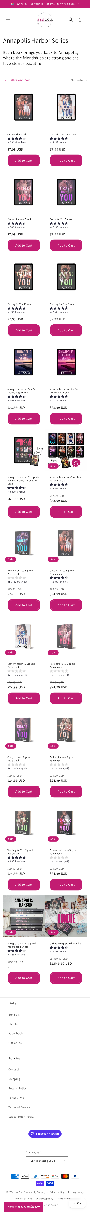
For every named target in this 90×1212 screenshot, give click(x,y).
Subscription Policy (21, 1117)
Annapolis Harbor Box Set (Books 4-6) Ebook (64, 391)
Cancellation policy (47, 1204)
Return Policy (17, 1088)
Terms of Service (19, 1107)
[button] (8, 19)
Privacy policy (76, 1192)
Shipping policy (44, 1198)
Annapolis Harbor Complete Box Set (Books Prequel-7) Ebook (23, 480)
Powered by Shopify (35, 1192)
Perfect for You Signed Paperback (62, 665)
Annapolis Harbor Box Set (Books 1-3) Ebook (21, 391)
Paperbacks (16, 1033)
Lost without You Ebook (63, 134)
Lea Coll (19, 1192)
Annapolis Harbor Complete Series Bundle (66, 479)
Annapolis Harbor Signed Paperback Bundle (21, 945)
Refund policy (56, 1192)
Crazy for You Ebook (61, 219)
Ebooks (13, 1024)
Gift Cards (15, 1043)
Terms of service (23, 1198)
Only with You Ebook (19, 134)
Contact (13, 1069)
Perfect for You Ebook (19, 219)
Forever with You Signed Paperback (63, 852)
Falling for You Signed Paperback (62, 758)
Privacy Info (16, 1098)
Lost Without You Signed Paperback (21, 665)
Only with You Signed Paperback (62, 572)
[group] (23, 141)
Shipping (14, 1079)
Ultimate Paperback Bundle (65, 943)
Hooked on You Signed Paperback (20, 572)
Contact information (68, 1198)
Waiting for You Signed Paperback (20, 852)
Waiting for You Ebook (62, 304)
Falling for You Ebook (19, 304)
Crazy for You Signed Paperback (19, 758)
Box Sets (14, 1014)
